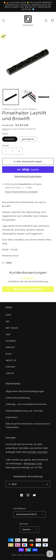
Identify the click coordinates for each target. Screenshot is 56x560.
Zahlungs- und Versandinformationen (26, 404)
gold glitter (28, 139)
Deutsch (27, 529)
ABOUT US (11, 360)
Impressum (12, 417)
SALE (8, 334)
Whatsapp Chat (33, 463)
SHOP (8, 314)
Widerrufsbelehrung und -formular (24, 410)
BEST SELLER (12, 327)
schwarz (9, 139)
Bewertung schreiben (28, 289)
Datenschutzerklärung (18, 397)
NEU (8, 321)
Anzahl (5, 145)
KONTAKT (11, 366)
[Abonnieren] (47, 484)
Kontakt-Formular (37, 451)
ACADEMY (11, 340)
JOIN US (10, 373)
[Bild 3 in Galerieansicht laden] (45, 97)
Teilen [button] (8, 262)
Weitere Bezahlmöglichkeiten (28, 176)
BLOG (8, 353)
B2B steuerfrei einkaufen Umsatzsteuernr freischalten (28, 425)
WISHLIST (10, 347)
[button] (3, 21)
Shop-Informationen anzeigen (21, 191)
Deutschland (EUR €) (26, 514)
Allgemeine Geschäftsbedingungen (25, 391)
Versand (5, 129)
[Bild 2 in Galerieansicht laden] (28, 97)
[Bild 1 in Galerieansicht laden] (11, 97)
